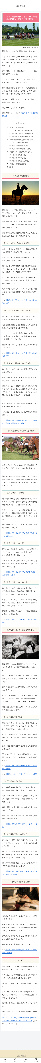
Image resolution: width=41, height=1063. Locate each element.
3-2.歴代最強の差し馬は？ (19, 158)
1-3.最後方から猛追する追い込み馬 (22, 137)
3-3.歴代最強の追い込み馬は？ (20, 161)
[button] (37, 523)
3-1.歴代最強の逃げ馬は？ (19, 155)
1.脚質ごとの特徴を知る (17, 127)
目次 (17, 123)
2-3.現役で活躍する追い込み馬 (20, 149)
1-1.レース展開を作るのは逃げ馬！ (22, 130)
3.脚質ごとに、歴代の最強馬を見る (20, 152)
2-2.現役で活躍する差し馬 (19, 146)
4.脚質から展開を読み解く (17, 164)
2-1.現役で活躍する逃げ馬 (19, 143)
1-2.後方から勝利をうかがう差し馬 (22, 133)
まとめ (11, 167)
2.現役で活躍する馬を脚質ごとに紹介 (21, 140)
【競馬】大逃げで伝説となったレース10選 (21, 774)
